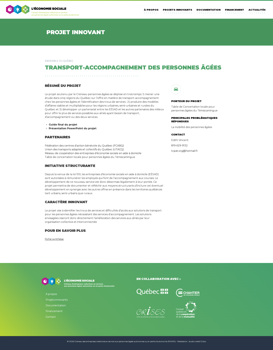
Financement (234, 9)
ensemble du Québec (59, 60)
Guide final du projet (63, 124)
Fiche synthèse (54, 239)
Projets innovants (177, 9)
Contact (51, 316)
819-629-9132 (179, 145)
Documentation (209, 9)
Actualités (257, 9)
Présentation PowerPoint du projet (72, 128)
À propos (151, 9)
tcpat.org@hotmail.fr (184, 150)
